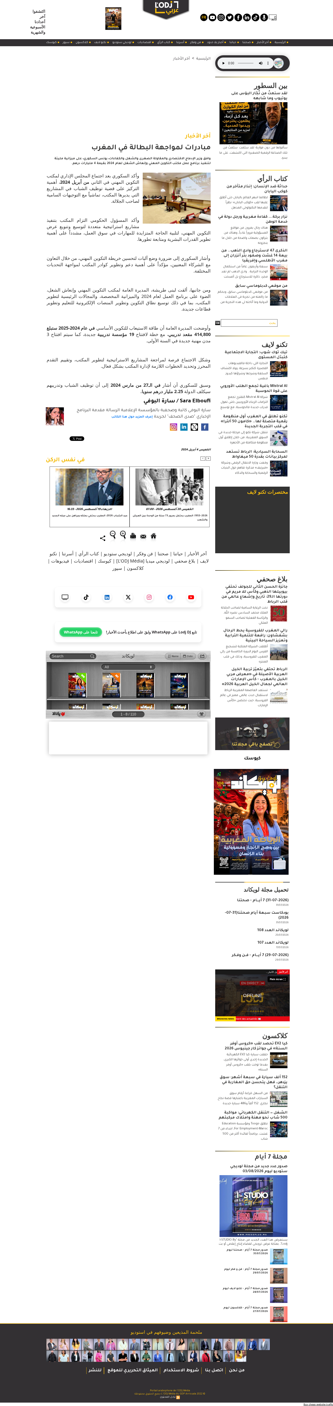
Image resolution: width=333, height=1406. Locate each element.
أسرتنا (180, 42)
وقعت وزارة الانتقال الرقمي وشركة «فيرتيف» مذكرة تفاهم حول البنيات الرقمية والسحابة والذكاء (244, 468)
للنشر (95, 1370)
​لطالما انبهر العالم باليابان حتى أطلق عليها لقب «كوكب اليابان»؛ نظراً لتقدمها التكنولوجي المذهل (243, 203)
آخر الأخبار (263, 42)
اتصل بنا (213, 1370)
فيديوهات (60, 561)
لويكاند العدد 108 (273, 930)
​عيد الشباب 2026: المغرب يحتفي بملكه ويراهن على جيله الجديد (90, 516)
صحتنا (246, 42)
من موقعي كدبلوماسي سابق (261, 286)
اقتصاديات (145, 42)
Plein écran (276, 979)
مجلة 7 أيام (271, 1157)
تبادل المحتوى (168, 1397)
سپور (66, 42)
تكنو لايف (100, 42)
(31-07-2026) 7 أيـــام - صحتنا (263, 901)
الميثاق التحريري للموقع (132, 1370)
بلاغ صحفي (184, 561)
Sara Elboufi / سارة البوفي (177, 401)
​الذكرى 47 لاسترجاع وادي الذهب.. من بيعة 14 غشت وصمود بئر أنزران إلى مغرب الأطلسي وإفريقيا (254, 256)
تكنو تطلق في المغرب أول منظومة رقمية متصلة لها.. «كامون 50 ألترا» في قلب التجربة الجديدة (254, 422)
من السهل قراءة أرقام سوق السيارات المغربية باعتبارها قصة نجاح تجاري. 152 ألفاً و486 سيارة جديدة (243, 1098)
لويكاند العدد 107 (273, 943)
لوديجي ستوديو (122, 42)
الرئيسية (280, 42)
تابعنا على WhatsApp (81, 632)
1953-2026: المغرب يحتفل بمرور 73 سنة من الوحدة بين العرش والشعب (170, 518)
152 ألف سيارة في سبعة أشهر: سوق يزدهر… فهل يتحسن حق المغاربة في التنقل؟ (253, 1082)
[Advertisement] (128, 93)
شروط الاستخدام (180, 1370)
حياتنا (233, 42)
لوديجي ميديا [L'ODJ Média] (143, 561)
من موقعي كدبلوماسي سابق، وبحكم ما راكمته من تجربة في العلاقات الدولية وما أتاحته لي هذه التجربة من (243, 297)
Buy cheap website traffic (318, 1404)
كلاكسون (82, 42)
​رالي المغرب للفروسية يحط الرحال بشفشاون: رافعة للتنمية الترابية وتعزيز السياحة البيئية (255, 636)
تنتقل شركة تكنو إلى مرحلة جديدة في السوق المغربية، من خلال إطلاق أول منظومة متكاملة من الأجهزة (243, 438)
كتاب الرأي (164, 42)
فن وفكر (196, 42)
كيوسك (51, 42)
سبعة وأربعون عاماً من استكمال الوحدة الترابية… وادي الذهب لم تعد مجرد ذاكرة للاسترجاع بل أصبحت (244, 272)
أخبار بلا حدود (215, 42)
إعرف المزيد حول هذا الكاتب (132, 417)
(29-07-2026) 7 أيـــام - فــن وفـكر (260, 955)
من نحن (236, 1370)
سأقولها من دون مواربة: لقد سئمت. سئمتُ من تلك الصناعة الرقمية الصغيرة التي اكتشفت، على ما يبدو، (253, 153)
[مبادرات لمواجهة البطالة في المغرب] (177, 174)
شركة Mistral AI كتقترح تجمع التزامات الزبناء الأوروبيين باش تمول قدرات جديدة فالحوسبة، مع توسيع (244, 402)
